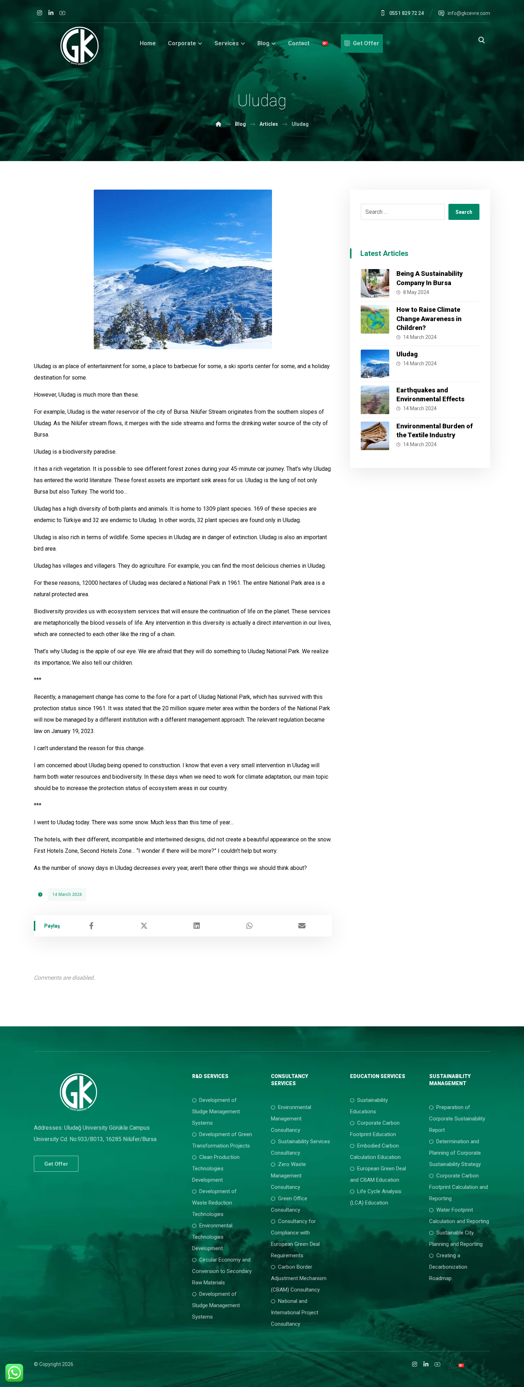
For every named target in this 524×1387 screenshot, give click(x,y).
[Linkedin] (51, 13)
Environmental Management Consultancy (291, 1118)
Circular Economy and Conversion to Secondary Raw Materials (222, 1271)
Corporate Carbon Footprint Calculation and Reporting (458, 1187)
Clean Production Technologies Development (216, 1168)
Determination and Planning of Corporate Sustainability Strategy (455, 1152)
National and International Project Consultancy (294, 1312)
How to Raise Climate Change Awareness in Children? (429, 318)
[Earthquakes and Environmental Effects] (375, 400)
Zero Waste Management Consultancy (288, 1175)
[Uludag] (375, 364)
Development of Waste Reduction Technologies (214, 1202)
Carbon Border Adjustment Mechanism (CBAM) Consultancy (299, 1278)
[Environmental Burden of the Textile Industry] (375, 436)
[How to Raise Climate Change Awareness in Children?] (375, 319)
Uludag (407, 354)
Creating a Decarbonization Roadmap (448, 1267)
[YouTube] (62, 13)
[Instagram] (39, 13)
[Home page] (218, 124)
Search (464, 212)
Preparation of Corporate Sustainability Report (457, 1118)
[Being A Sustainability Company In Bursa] (375, 283)
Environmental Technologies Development (212, 1237)
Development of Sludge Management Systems (216, 1111)
